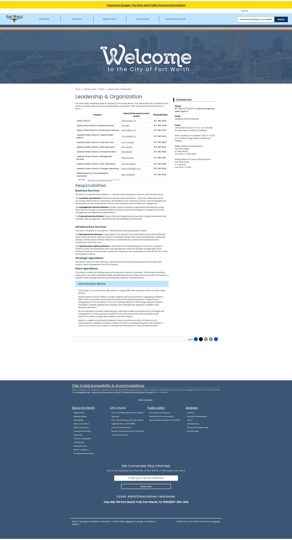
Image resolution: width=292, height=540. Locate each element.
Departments (110, 19)
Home (78, 89)
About (74, 521)
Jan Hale (125, 125)
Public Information (81, 427)
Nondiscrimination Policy (84, 453)
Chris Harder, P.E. (128, 121)
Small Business (193, 424)
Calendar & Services (175, 19)
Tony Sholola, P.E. (128, 136)
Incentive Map (193, 431)
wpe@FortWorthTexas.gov (187, 118)
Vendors (190, 413)
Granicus (216, 521)
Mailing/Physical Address (142, 496)
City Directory (79, 442)
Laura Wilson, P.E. (128, 130)
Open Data (78, 435)
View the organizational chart (103, 180)
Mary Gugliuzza (128, 174)
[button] (122, 284)
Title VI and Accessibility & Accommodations (108, 385)
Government (142, 19)
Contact (121, 496)
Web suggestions (127, 521)
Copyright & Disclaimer (89, 521)
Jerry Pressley (127, 142)
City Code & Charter (119, 435)
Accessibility (79, 420)
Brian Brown (126, 151)
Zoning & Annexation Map (197, 427)
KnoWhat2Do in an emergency (161, 416)
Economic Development (197, 416)
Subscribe (146, 486)
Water (102, 89)
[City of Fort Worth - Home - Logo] (14, 18)
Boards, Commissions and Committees (127, 431)
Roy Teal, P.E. (127, 147)
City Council (118, 407)
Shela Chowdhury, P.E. (131, 168)
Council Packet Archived (121, 427)
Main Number (167, 496)
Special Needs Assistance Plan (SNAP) (164, 420)
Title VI (189, 420)
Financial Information (82, 431)
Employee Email (80, 446)
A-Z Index (114, 521)
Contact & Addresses (82, 439)
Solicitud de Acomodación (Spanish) (138, 392)
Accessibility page (82, 392)
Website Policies (80, 416)
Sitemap (105, 521)
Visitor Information (81, 424)
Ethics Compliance (81, 450)
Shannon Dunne (128, 164)
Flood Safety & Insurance (159, 413)
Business (77, 19)
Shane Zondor (127, 157)
